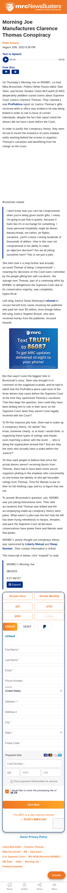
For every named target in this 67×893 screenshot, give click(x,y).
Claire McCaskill (11, 846)
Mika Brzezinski (11, 851)
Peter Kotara (10, 42)
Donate (56, 875)
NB (25, 851)
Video (18, 861)
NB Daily (7, 861)
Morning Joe (32, 861)
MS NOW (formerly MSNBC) (44, 856)
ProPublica (15, 104)
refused (50, 300)
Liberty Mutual (35, 544)
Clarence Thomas (34, 846)
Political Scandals (12, 866)
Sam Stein (36, 851)
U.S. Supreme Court (13, 856)
